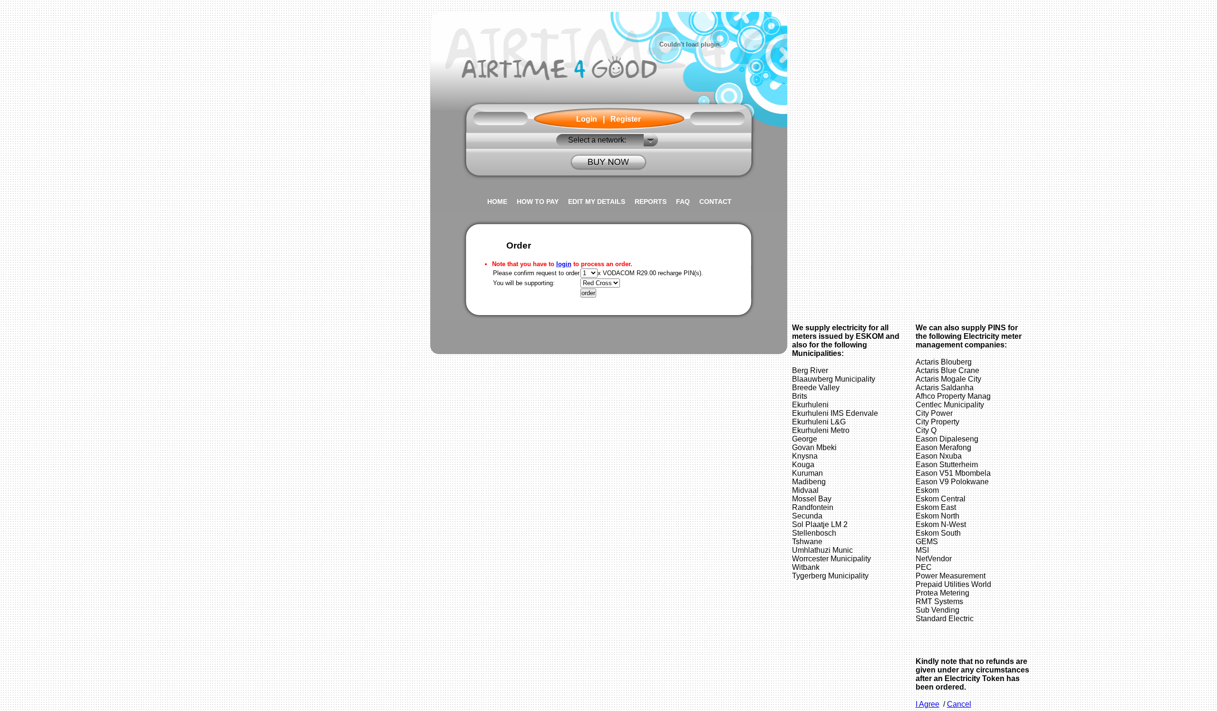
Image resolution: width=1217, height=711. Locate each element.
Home (497, 201)
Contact (715, 201)
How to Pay (538, 201)
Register (625, 119)
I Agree (927, 704)
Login (586, 119)
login (563, 264)
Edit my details (596, 201)
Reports (650, 201)
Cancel (959, 704)
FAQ (683, 201)
